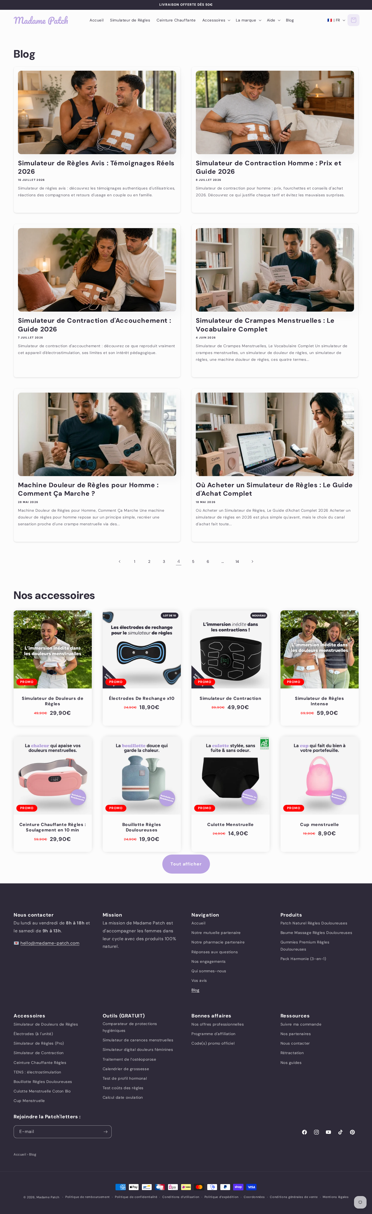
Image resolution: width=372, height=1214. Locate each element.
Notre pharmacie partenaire (218, 942)
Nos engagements (208, 961)
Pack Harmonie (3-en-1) (303, 958)
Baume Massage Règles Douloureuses (316, 932)
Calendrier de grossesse (126, 1068)
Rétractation (292, 1052)
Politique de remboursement (87, 1197)
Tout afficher (186, 864)
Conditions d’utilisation (180, 1197)
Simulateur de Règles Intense (319, 701)
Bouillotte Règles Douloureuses (141, 827)
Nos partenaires (295, 1033)
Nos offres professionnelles (217, 1024)
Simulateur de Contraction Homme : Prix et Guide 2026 (268, 167)
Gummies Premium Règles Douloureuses (305, 945)
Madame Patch (47, 1197)
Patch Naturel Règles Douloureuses (313, 923)
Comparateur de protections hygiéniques (130, 1027)
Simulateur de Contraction (230, 698)
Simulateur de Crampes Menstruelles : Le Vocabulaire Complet (265, 324)
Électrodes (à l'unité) (33, 1033)
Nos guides (291, 1062)
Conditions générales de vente (294, 1197)
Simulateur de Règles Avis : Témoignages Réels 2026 (96, 167)
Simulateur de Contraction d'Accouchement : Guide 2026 (94, 324)
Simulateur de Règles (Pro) (39, 1043)
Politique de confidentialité (136, 1197)
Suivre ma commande (301, 1024)
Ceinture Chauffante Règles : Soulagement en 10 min (52, 827)
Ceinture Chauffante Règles (40, 1062)
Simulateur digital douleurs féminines (138, 1049)
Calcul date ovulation (123, 1097)
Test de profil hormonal (125, 1078)
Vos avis (199, 980)
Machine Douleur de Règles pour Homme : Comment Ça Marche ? (88, 489)
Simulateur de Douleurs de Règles (52, 701)
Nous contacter (295, 1043)
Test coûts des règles (123, 1087)
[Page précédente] (120, 561)
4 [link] (178, 561)
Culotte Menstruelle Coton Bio (42, 1090)
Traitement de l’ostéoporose (129, 1059)
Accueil (198, 923)
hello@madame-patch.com (49, 943)
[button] (216, 20)
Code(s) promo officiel (212, 1043)
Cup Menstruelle (29, 1100)
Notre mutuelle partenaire (216, 932)
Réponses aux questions (214, 951)
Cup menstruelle (319, 824)
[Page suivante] (252, 561)
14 (237, 561)
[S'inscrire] (105, 1131)
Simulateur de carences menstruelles (138, 1039)
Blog (195, 990)
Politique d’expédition (222, 1197)
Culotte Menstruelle (230, 824)
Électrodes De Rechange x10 (141, 698)
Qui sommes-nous (208, 970)
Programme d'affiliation (213, 1033)
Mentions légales (336, 1197)
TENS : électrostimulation (37, 1071)
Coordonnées (254, 1197)
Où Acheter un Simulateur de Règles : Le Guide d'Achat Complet (274, 489)
